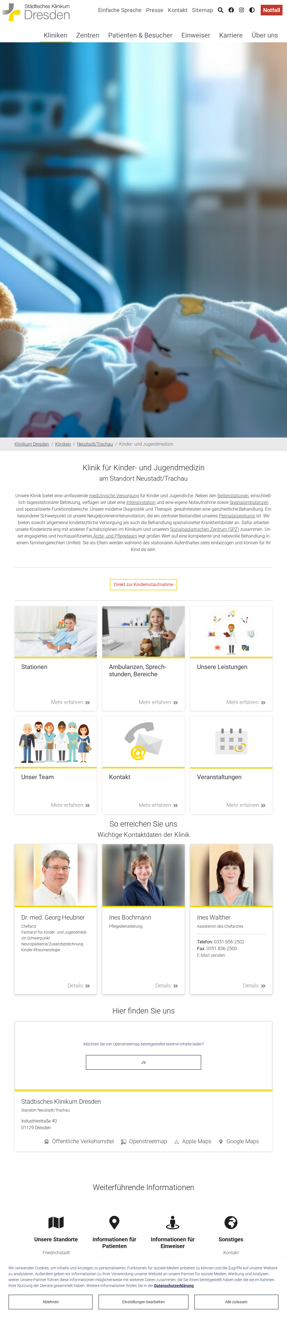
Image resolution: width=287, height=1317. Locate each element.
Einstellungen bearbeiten (143, 1302)
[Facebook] (231, 10)
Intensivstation (141, 502)
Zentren (87, 35)
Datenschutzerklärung (174, 1285)
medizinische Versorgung (114, 495)
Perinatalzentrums (237, 516)
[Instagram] (242, 10)
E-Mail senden (211, 955)
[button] (238, 1142)
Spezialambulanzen (249, 502)
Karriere (231, 35)
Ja (143, 1062)
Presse (154, 10)
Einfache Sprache (120, 10)
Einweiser (195, 35)
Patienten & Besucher (140, 35)
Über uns (265, 35)
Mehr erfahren (67, 702)
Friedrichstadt (56, 1252)
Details (75, 985)
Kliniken (55, 35)
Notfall (271, 10)
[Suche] (220, 10)
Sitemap (202, 10)
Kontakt (178, 10)
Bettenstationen (233, 495)
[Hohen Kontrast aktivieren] (252, 10)
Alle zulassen (236, 1302)
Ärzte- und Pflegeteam (114, 536)
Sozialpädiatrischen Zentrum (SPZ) (204, 529)
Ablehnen (51, 1302)
